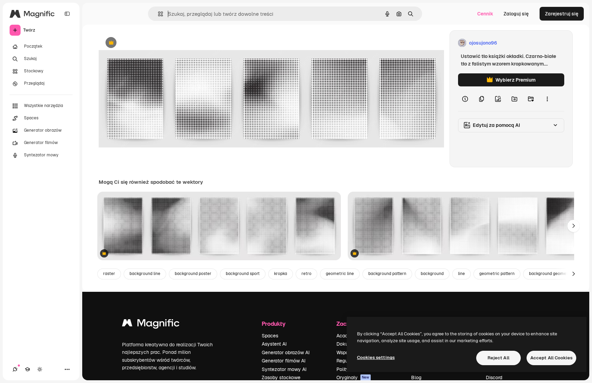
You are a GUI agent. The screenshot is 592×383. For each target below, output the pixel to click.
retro (306, 273)
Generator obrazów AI (286, 352)
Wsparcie (346, 352)
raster (109, 273)
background (432, 273)
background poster (193, 273)
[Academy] (27, 369)
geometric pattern (497, 273)
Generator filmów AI (284, 361)
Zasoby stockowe (281, 377)
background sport (243, 273)
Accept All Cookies (551, 358)
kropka (280, 273)
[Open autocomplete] (157, 13)
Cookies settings (376, 357)
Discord (494, 377)
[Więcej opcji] (547, 99)
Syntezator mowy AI (284, 369)
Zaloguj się (516, 14)
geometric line (340, 273)
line (461, 273)
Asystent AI (274, 344)
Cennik (485, 14)
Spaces (270, 336)
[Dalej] (573, 226)
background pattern (387, 273)
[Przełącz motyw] (39, 369)
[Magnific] (151, 324)
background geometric (551, 273)
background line (145, 273)
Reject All (498, 358)
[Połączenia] (15, 369)
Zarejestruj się (561, 14)
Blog (416, 377)
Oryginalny (146, 43)
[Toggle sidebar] (67, 13)
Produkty (273, 323)
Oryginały (352, 377)
